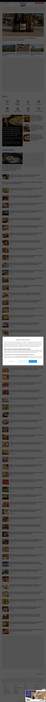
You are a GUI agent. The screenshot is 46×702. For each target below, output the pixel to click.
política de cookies (30, 346)
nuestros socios (17, 342)
